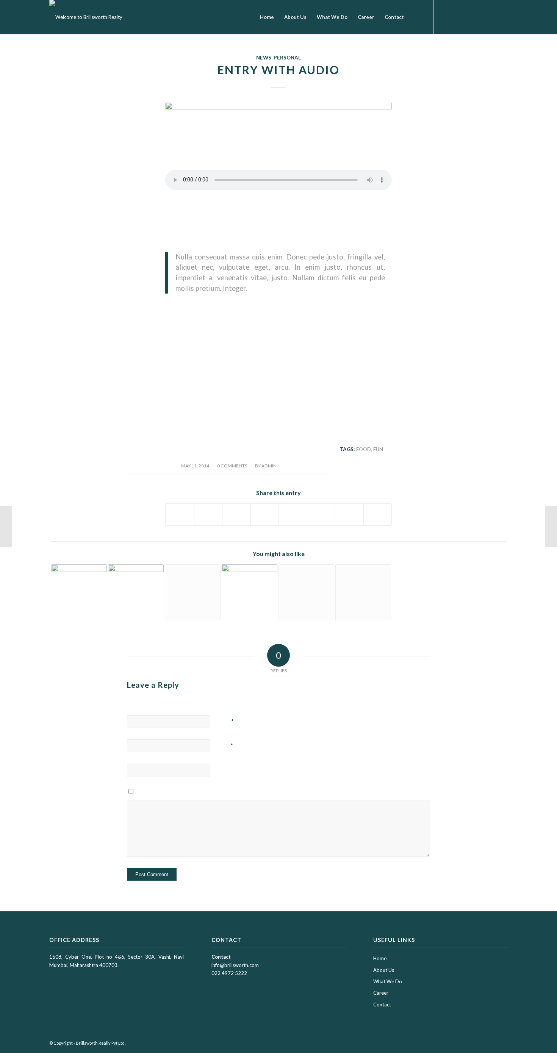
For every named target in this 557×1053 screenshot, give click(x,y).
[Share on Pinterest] (236, 514)
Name (226, 721)
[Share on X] (208, 514)
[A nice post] (249, 592)
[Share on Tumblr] (293, 514)
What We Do (387, 981)
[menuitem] (267, 17)
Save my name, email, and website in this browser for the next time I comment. (212, 793)
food (363, 449)
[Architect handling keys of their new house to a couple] (278, 141)
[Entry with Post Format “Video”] (193, 592)
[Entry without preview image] (363, 592)
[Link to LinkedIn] (479, 16)
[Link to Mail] (502, 16)
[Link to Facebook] (445, 16)
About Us (383, 970)
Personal (287, 58)
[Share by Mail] (378, 514)
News (263, 58)
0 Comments (232, 466)
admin (269, 466)
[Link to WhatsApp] (490, 16)
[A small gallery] (79, 592)
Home (379, 958)
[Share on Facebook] (180, 514)
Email (226, 745)
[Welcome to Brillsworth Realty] (85, 17)
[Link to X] (468, 16)
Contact (382, 1004)
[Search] (416, 17)
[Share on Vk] (321, 514)
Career (380, 993)
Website (228, 769)
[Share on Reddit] (349, 514)
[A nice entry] (136, 592)
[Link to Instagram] (456, 16)
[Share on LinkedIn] (265, 514)
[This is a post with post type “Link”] (306, 592)
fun (378, 449)
